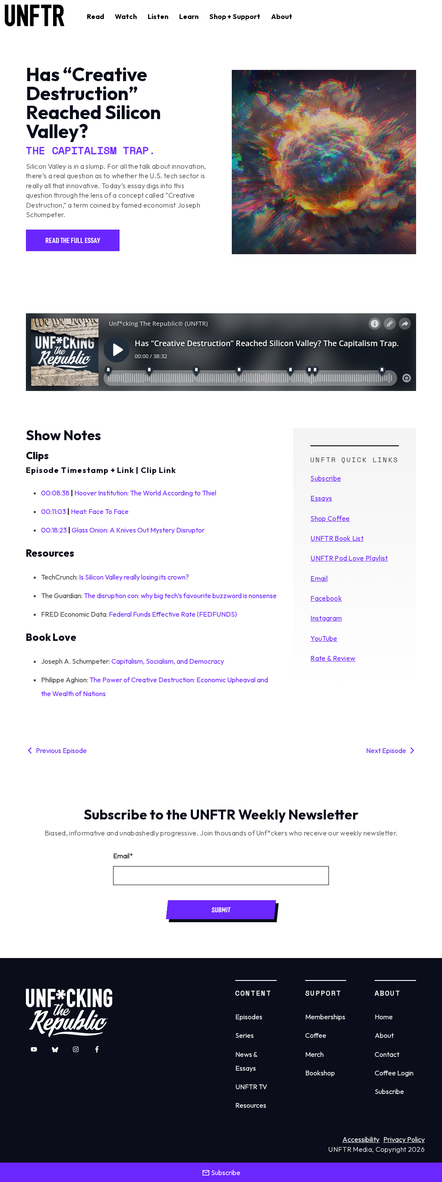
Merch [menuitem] (314, 1054)
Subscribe (325, 478)
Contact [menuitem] (387, 1054)
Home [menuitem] (384, 1016)
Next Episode (386, 750)
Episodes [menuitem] (248, 1016)
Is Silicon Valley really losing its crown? (134, 577)
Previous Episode (61, 750)
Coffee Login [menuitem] (394, 1073)
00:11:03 (53, 511)
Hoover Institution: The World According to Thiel (145, 493)
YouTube (323, 638)
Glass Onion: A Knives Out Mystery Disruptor (138, 530)
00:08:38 (55, 493)
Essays (321, 498)
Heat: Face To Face (100, 511)
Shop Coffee (330, 518)
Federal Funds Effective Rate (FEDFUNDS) (173, 614)
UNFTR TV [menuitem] (251, 1086)
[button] (95, 16)
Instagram (326, 618)
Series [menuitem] (244, 1035)
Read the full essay (72, 240)
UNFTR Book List (336, 538)
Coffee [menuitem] (315, 1035)
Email (319, 578)
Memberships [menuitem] (325, 1016)
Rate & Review (332, 658)
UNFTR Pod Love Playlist (349, 558)
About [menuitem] (384, 1035)
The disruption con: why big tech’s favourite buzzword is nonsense (180, 595)
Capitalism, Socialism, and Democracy (167, 661)
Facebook (326, 598)
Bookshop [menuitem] (320, 1073)
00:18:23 (54, 530)
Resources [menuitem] (250, 1105)
